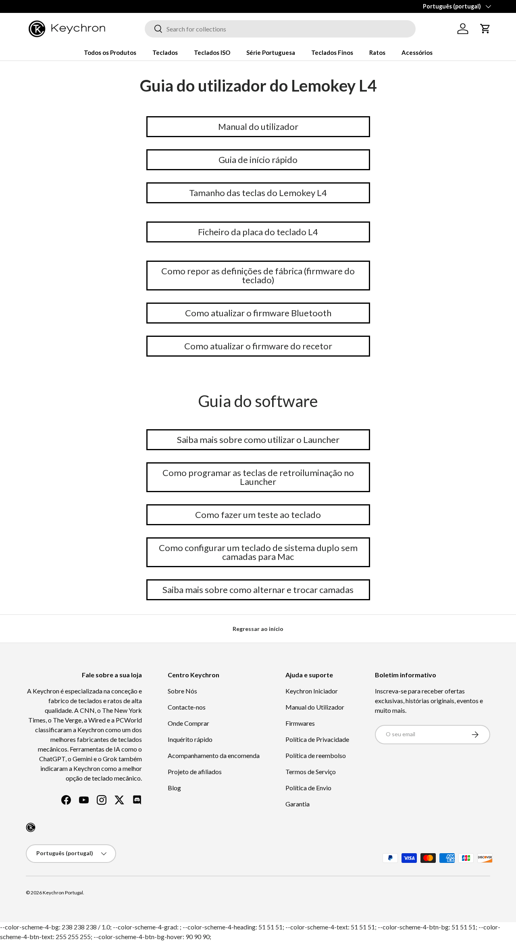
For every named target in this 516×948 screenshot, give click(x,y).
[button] (485, 29)
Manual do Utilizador (314, 707)
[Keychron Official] (31, 827)
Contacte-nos (187, 707)
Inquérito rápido (190, 739)
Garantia (297, 804)
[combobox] (280, 29)
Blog (174, 787)
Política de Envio (308, 787)
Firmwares (300, 723)
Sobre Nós (182, 691)
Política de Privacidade (317, 739)
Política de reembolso (315, 755)
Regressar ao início (258, 628)
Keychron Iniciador (311, 691)
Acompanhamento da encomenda (214, 755)
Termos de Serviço (310, 771)
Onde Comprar (188, 723)
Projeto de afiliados (195, 771)
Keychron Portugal (63, 893)
